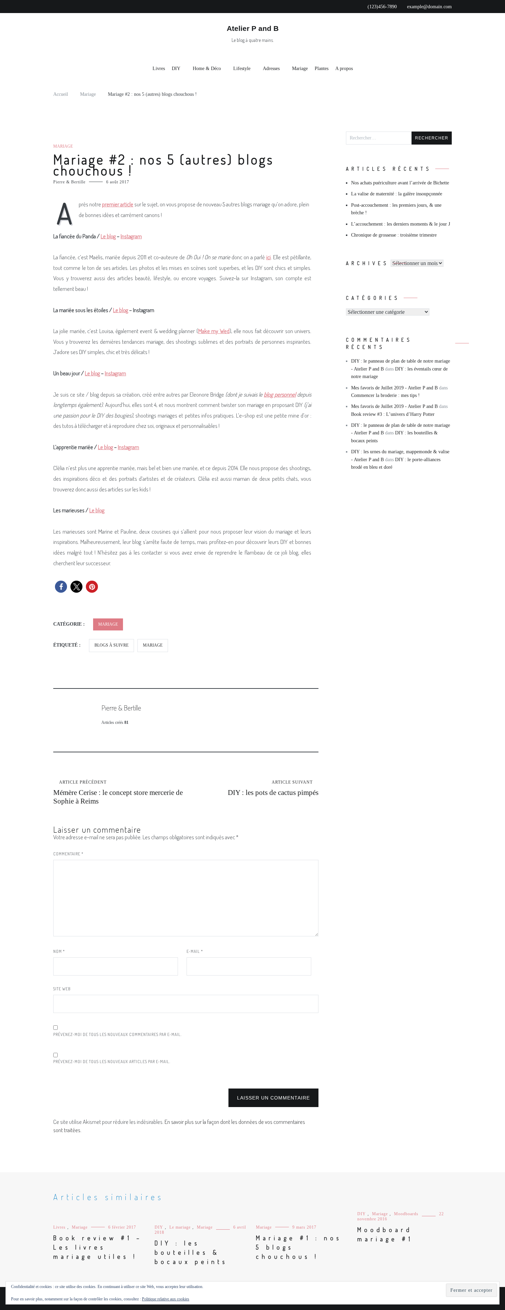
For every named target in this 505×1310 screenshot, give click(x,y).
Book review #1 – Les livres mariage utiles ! (97, 1247)
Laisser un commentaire (273, 1098)
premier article (117, 204)
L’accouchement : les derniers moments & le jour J (400, 224)
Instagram (128, 447)
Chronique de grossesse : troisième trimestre (394, 235)
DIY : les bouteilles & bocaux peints (191, 1252)
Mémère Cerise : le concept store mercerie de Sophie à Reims (118, 792)
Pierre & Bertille (69, 182)
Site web (61, 988)
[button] (61, 587)
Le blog (120, 310)
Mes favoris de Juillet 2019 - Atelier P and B (394, 387)
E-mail (195, 951)
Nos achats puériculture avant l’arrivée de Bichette (400, 182)
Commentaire (68, 853)
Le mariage (180, 1227)
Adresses (271, 68)
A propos (344, 68)
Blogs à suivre (111, 645)
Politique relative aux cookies (165, 1299)
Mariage (300, 68)
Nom (59, 951)
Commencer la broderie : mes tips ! (385, 395)
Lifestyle (241, 68)
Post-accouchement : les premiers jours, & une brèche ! (396, 209)
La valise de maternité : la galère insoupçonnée (396, 193)
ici (268, 257)
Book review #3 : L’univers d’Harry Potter (393, 414)
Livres (159, 68)
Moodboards (406, 1213)
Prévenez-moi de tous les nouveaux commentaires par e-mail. (117, 1034)
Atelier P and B (253, 28)
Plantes (321, 68)
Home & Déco (207, 68)
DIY (176, 68)
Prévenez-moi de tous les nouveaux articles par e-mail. (111, 1061)
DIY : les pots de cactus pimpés (273, 788)
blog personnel (280, 394)
